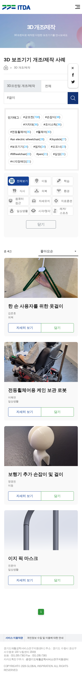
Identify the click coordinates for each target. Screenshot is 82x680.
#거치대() (30, 124)
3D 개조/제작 (22, 67)
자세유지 (44, 201)
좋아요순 (46, 251)
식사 (22, 191)
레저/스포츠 (64, 211)
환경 (66, 191)
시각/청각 (44, 211)
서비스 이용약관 (14, 637)
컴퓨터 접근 (19, 201)
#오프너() (58, 146)
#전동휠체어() (20, 131)
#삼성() (59, 154)
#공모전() (31, 117)
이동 (44, 181)
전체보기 (22, 181)
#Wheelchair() (20, 154)
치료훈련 (66, 201)
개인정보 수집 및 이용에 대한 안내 (45, 637)
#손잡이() (52, 117)
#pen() (42, 154)
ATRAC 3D (17, 7)
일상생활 (22, 211)
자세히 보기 (24, 327)
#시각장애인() (20, 161)
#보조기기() (19, 146)
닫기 (41, 224)
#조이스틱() (53, 124)
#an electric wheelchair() (27, 139)
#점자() (39, 146)
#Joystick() (58, 139)
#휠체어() (43, 131)
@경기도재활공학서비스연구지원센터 (47, 659)
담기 (57, 327)
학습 (66, 181)
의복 (44, 191)
